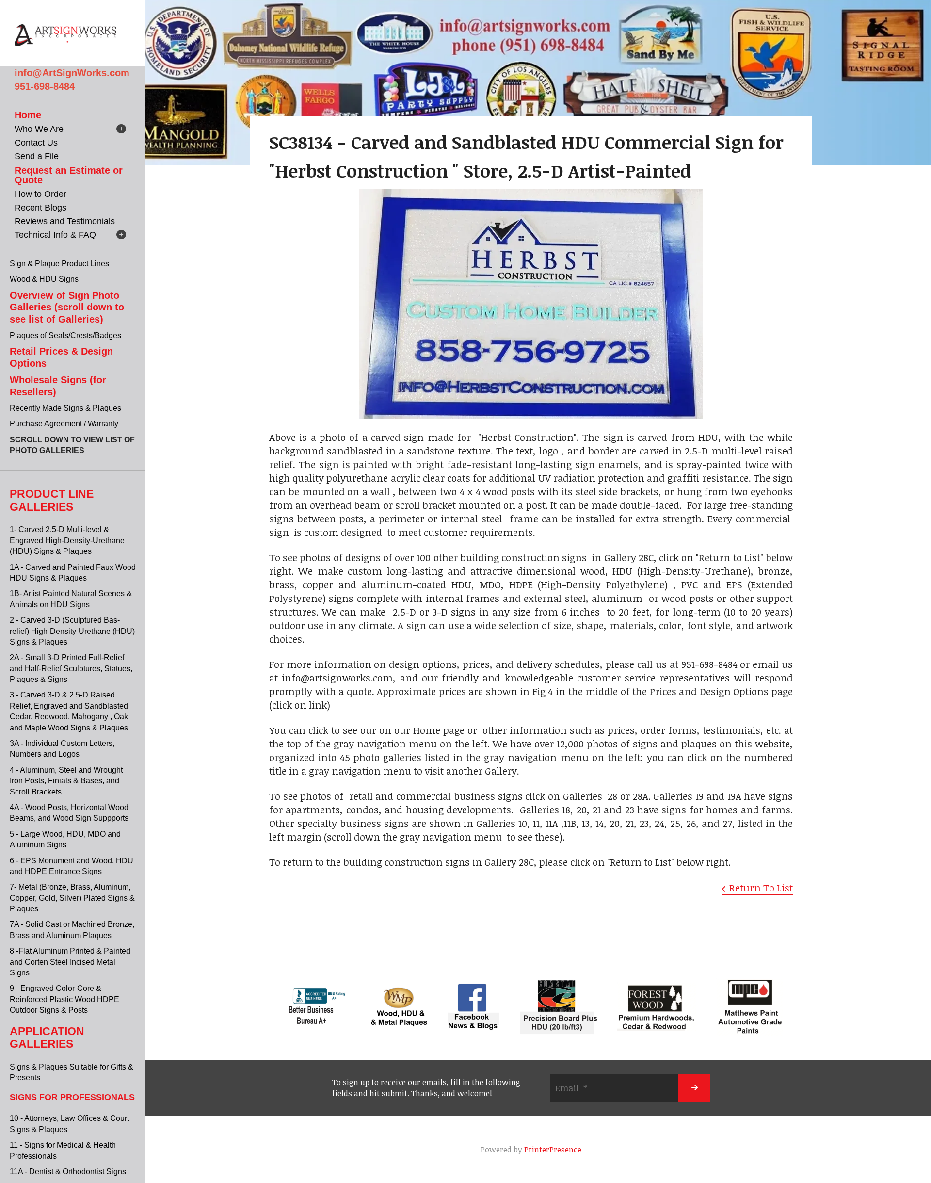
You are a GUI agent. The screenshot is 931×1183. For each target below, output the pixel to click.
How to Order (40, 194)
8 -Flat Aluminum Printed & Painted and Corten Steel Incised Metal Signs (70, 962)
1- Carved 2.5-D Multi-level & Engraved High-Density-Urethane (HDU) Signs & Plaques (67, 540)
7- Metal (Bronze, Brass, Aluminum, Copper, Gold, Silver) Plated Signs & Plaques (72, 898)
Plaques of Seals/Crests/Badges (65, 335)
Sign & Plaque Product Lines (59, 263)
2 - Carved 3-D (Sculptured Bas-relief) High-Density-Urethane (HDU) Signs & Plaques (72, 631)
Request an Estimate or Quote (69, 175)
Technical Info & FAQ (55, 235)
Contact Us (36, 142)
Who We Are (39, 129)
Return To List (761, 887)
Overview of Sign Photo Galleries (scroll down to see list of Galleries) (67, 307)
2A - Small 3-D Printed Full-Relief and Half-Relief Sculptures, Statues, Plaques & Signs (71, 668)
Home (28, 115)
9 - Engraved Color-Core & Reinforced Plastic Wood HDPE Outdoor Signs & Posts (64, 999)
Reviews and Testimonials (65, 221)
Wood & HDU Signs (44, 279)
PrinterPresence (552, 1149)
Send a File (37, 156)
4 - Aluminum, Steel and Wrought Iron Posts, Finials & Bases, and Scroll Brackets (66, 781)
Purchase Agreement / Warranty (64, 424)
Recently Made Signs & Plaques (65, 408)
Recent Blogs (40, 207)
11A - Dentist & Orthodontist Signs (68, 1171)
